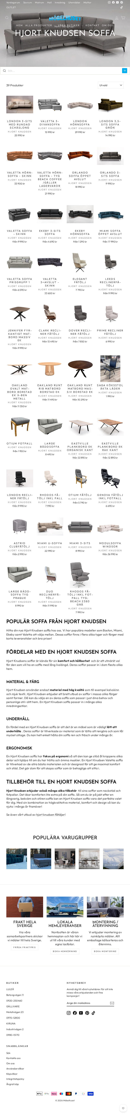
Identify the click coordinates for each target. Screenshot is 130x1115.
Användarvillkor (15, 1068)
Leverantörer (65, 31)
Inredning (60, 2)
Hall (49, 2)
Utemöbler (74, 2)
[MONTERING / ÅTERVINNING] (105, 907)
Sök (8, 1053)
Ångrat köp (12, 1084)
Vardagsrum (13, 2)
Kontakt (93, 25)
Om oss (108, 25)
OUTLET (11, 7)
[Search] (124, 70)
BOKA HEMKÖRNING (65, 951)
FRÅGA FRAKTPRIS (24, 947)
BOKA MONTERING (105, 951)
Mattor (87, 2)
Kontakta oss (13, 1058)
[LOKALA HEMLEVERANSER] (65, 907)
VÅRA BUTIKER (69, 25)
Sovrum (27, 2)
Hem (19, 25)
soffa (47, 630)
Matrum (39, 2)
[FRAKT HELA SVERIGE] (24, 907)
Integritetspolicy (15, 1078)
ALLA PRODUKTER (39, 25)
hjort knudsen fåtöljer (50, 814)
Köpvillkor (12, 1073)
